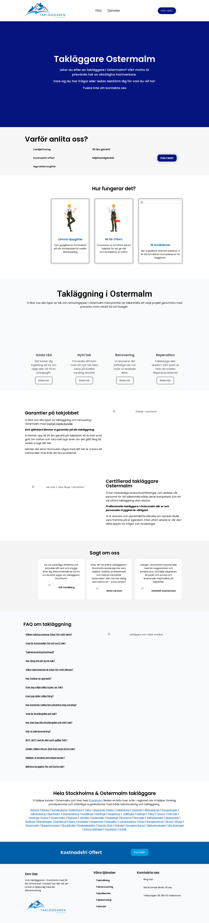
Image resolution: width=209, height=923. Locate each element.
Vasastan (111, 829)
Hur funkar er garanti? (38, 678)
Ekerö (72, 821)
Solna (44, 817)
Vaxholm (137, 810)
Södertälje (97, 817)
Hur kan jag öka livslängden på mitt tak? (49, 722)
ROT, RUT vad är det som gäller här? (46, 740)
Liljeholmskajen (156, 825)
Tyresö (160, 814)
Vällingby (129, 814)
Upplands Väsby (103, 810)
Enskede (83, 821)
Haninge (100, 814)
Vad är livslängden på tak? (41, 713)
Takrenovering (104, 886)
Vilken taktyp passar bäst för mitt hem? (49, 634)
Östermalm (32, 825)
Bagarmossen (51, 825)
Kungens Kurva (135, 825)
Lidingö (141, 814)
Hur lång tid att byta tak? (40, 661)
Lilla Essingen (176, 825)
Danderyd (60, 821)
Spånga (30, 821)
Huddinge (87, 814)
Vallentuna (123, 810)
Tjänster (113, 10)
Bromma (126, 817)
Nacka (45, 810)
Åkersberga (152, 810)
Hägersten (96, 821)
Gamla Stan (105, 825)
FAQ (98, 10)
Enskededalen (86, 825)
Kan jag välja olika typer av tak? (44, 687)
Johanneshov (127, 821)
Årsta (169, 821)
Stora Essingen (93, 829)
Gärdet (119, 825)
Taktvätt (101, 906)
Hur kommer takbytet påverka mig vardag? (51, 705)
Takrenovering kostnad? (40, 652)
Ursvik (123, 829)
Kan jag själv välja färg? (40, 696)
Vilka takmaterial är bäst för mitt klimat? (49, 669)
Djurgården (69, 825)
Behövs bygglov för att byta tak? (45, 766)
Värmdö (172, 814)
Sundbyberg (59, 810)
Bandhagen (44, 821)
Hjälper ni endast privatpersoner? (45, 757)
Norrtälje (139, 817)
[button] (62, 633)
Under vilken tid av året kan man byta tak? (50, 749)
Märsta (34, 810)
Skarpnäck (172, 817)
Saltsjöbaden (155, 817)
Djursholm (54, 814)
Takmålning (103, 880)
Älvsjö (178, 821)
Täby (88, 810)
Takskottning (103, 900)
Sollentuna (75, 810)
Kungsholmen (155, 821)
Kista (141, 821)
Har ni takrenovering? (38, 731)
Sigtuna (72, 817)
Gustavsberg (70, 814)
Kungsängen (169, 810)
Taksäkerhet (103, 893)
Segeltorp (114, 814)
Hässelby (111, 821)
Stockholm (95, 800)
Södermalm (57, 817)
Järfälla (84, 817)
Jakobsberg (37, 814)
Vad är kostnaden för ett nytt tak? (46, 643)
